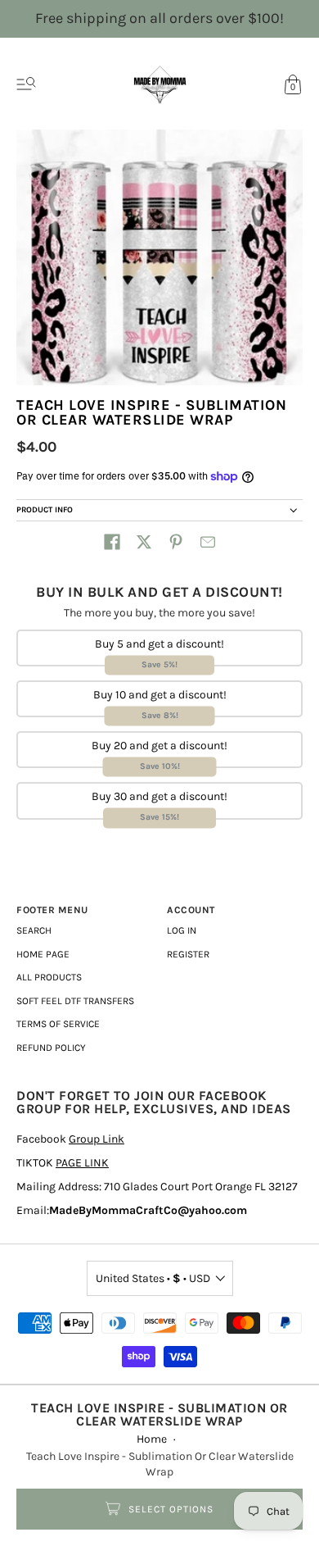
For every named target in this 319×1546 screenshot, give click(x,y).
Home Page (43, 954)
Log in (181, 930)
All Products (49, 977)
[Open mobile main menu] (26, 84)
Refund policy (51, 1047)
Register (188, 954)
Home (152, 1439)
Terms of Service (58, 1024)
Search (34, 930)
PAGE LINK (82, 1163)
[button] (112, 542)
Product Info (44, 510)
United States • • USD (153, 1278)
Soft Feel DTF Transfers (75, 1001)
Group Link (96, 1139)
